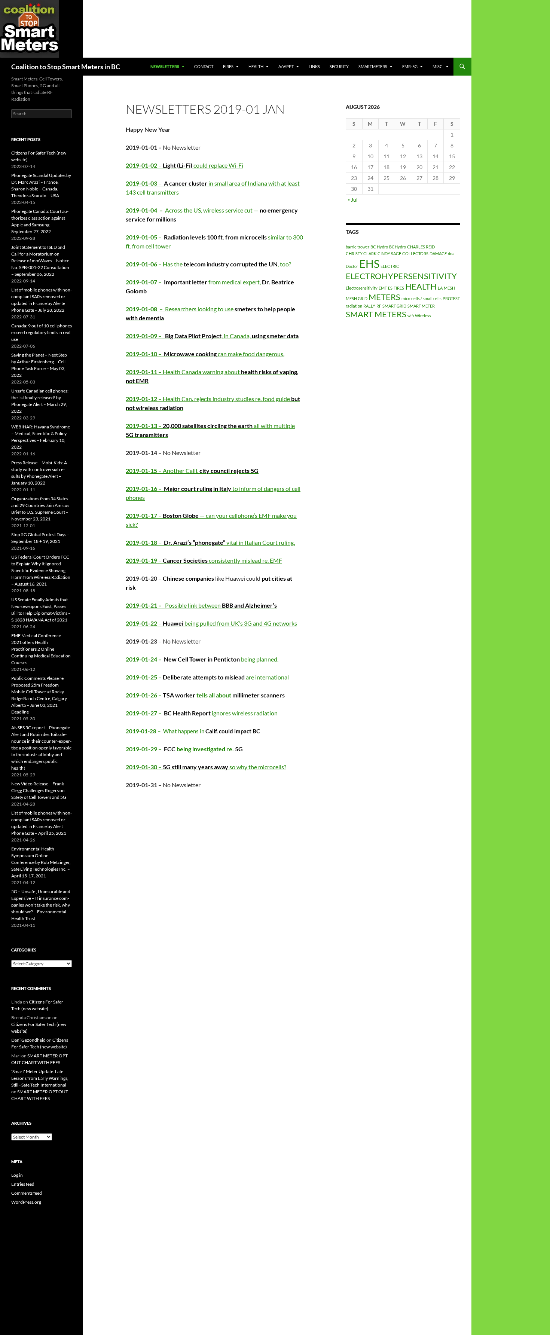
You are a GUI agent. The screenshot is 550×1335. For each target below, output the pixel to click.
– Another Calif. (192, 470)
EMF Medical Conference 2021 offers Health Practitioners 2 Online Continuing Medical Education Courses (41, 649)
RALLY (369, 305)
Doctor (352, 266)
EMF (383, 287)
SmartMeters (372, 66)
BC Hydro (379, 246)
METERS (384, 297)
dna (451, 253)
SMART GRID (394, 305)
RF (378, 305)
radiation (354, 305)
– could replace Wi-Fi (184, 165)
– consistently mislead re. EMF (204, 560)
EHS (369, 263)
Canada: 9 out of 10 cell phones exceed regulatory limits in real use (41, 332)
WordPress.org (26, 1202)
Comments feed (26, 1193)
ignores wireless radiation (202, 713)
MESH (449, 287)
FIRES (399, 287)
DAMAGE (438, 253)
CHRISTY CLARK (361, 253)
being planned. (202, 659)
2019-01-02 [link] (141, 165)
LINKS (314, 66)
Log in (17, 1175)
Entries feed (22, 1184)
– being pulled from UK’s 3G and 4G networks (211, 623)
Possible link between (201, 605)
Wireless (423, 315)
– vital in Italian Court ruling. (210, 542)
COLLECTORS (415, 253)
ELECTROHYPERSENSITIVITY (401, 276)
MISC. (438, 66)
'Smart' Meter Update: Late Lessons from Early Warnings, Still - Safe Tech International (39, 1078)
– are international (207, 677)
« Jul (353, 199)
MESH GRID (356, 298)
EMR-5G (410, 66)
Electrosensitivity (362, 287)
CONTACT (203, 66)
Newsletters (164, 66)
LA (440, 287)
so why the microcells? (206, 766)
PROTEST (451, 298)
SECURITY (339, 66)
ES (390, 287)
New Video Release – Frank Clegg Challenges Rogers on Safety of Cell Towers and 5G (38, 790)
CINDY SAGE (389, 253)
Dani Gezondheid (28, 1040)
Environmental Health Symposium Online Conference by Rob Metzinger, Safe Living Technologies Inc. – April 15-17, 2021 (41, 862)
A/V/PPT (286, 66)
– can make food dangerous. (205, 353)
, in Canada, (212, 335)
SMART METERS (376, 314)
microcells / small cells (421, 298)
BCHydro (397, 246)
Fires (228, 66)
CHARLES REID (421, 246)
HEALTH (255, 66)
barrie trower (357, 246)
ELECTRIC (390, 266)
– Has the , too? (208, 264)
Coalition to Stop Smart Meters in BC (65, 66)
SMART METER (421, 305)
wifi (410, 315)
